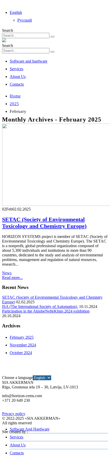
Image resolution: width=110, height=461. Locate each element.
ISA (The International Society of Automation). (40, 306)
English (16, 12)
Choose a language (17, 377)
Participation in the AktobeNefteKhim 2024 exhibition (46, 311)
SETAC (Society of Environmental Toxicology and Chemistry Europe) (44, 222)
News (7, 273)
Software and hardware (28, 61)
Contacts (17, 84)
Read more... (12, 277)
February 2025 (22, 337)
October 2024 (21, 352)
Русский (24, 20)
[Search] (52, 36)
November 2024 (23, 345)
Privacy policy (13, 414)
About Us (18, 76)
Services (16, 69)
